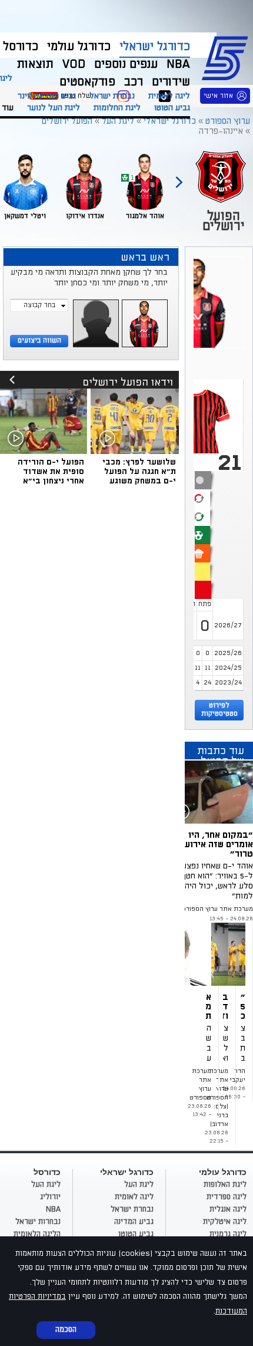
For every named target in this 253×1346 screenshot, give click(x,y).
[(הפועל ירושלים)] (242, 954)
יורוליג (50, 1196)
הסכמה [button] (65, 1329)
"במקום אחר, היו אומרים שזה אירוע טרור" (219, 844)
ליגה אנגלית (228, 1209)
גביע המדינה (134, 1221)
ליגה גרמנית (228, 1234)
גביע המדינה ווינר (47, 96)
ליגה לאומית (169, 96)
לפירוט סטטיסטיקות (219, 709)
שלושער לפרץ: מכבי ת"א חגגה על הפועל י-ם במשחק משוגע (139, 471)
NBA (53, 1209)
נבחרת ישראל (112, 96)
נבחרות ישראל (38, 1221)
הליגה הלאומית (37, 1234)
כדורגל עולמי (79, 46)
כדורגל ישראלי (154, 46)
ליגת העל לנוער (53, 107)
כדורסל (20, 46)
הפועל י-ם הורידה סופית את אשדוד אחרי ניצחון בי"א (51, 471)
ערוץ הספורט (227, 56)
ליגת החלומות (117, 107)
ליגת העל (139, 1184)
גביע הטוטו (172, 107)
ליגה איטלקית (225, 1221)
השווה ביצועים (39, 340)
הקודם (179, 177)
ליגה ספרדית (227, 1196)
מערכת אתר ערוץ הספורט (217, 909)
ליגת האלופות (225, 1184)
